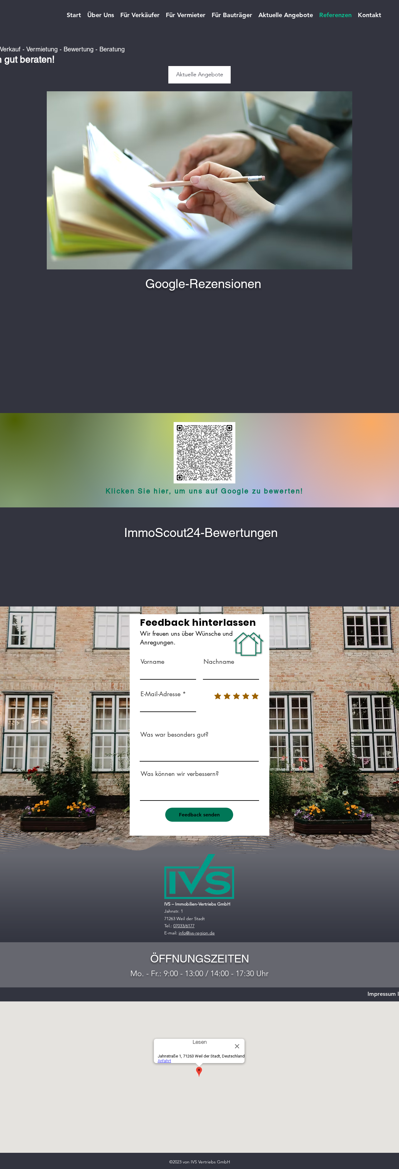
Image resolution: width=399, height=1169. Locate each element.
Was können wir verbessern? (180, 774)
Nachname (219, 661)
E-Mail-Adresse (160, 694)
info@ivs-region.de (197, 933)
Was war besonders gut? (174, 734)
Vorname (152, 661)
